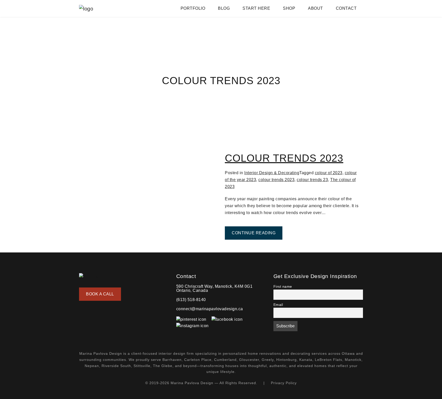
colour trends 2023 (276, 180)
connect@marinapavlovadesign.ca (209, 309)
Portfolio (193, 8)
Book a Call (100, 294)
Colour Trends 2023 (284, 158)
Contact (346, 8)
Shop (289, 8)
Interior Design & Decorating (271, 173)
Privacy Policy (284, 383)
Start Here (256, 8)
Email (278, 305)
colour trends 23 (312, 180)
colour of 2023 (328, 173)
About (315, 8)
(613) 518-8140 (191, 299)
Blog (224, 8)
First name (282, 286)
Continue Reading (257, 232)
